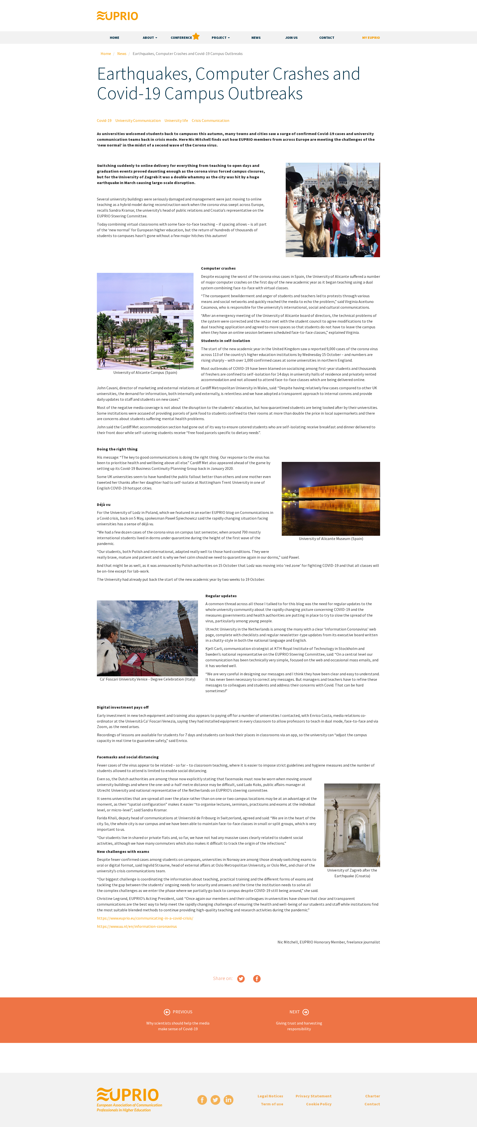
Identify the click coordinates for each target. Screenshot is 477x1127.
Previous (182, 1012)
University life (176, 120)
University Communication (138, 120)
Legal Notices (270, 1095)
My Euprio (371, 37)
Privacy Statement (314, 1095)
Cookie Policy (319, 1103)
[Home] (117, 15)
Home (114, 37)
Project (219, 37)
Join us (291, 37)
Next (294, 1012)
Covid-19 (104, 120)
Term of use (272, 1103)
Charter (372, 1095)
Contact (326, 37)
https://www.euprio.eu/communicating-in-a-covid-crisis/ (145, 918)
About (149, 37)
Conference (181, 37)
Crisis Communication (210, 120)
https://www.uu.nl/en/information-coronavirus (137, 926)
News (256, 37)
